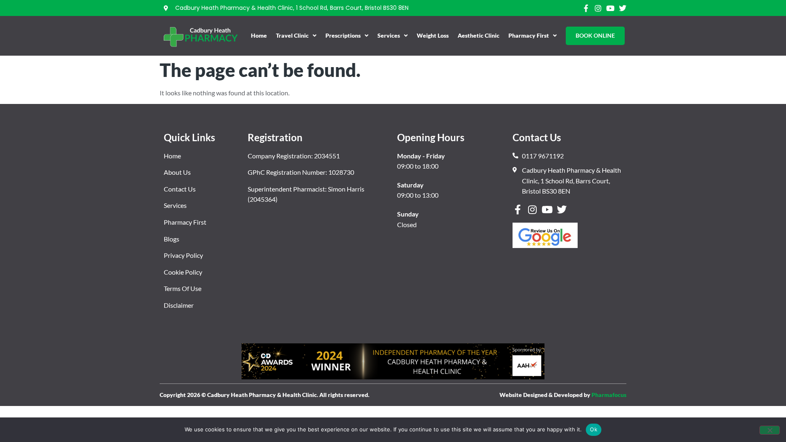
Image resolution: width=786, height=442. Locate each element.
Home (259, 35)
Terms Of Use (182, 288)
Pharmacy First (528, 35)
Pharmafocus (609, 394)
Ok (593, 429)
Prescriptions (343, 35)
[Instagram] (598, 8)
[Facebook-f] (586, 8)
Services (388, 35)
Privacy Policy (183, 255)
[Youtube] (610, 8)
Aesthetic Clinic (478, 35)
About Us (177, 172)
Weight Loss (433, 35)
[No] (769, 430)
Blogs (171, 239)
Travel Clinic (292, 35)
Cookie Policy (183, 272)
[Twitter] (622, 8)
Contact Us (180, 189)
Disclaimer (179, 305)
